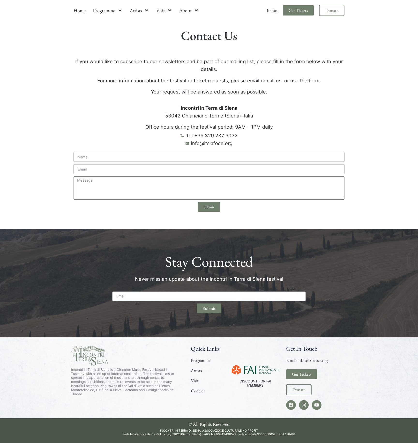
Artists (136, 10)
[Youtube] (316, 405)
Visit (160, 10)
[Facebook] (291, 405)
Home (80, 10)
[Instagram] (304, 405)
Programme (104, 10)
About (185, 10)
